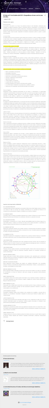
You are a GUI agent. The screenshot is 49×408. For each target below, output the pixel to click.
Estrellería (24, 8)
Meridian (31, 8)
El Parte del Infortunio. (8, 358)
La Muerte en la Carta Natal (10, 372)
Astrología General (10, 321)
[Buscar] (47, 3)
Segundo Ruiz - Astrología (12, 3)
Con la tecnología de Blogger (25, 402)
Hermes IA (37, 8)
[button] (45, 15)
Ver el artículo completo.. (39, 369)
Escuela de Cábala (13, 8)
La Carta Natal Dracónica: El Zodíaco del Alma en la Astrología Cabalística (21, 386)
